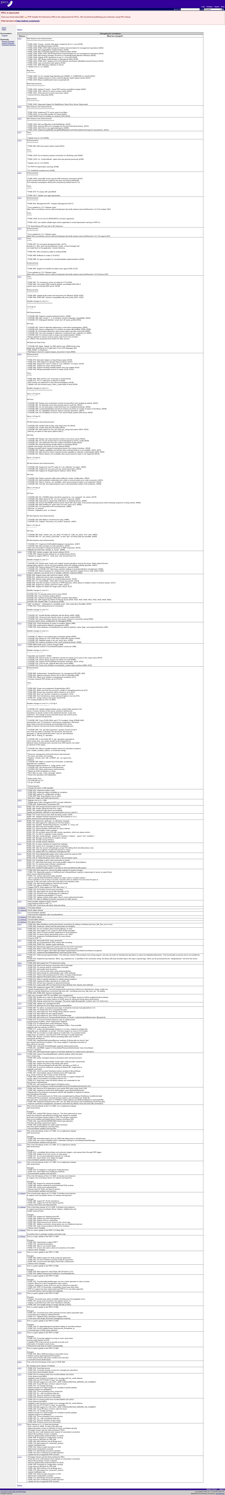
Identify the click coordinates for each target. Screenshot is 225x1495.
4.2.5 (19, 173)
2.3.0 (19, 1088)
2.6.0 (19, 924)
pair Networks (220, 1493)
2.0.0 (19, 1362)
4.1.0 (19, 790)
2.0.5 (19, 1293)
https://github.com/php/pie (28, 21)
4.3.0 (19, 119)
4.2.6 (19, 140)
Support (216, 6)
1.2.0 (19, 1399)
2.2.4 (19, 1106)
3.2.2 (19, 807)
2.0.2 (19, 1333)
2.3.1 (19, 1054)
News (4, 29)
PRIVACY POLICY (212, 1489)
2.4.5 (19, 955)
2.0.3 (19, 1321)
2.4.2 (19, 979)
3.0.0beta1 (22, 908)
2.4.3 (19, 965)
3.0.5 (19, 870)
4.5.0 (19, 38)
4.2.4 (19, 198)
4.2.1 (19, 277)
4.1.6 (19, 552)
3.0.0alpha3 (22, 917)
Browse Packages (9, 41)
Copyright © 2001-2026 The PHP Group (13, 1492)
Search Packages (8, 43)
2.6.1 (19, 913)
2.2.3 (19, 1131)
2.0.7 (19, 1266)
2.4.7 (19, 940)
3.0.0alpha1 (22, 922)
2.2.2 (19, 1145)
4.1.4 (19, 604)
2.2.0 (19, 1176)
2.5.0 (19, 929)
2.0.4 (19, 1307)
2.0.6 (19, 1276)
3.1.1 (19, 854)
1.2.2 (19, 1368)
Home (4, 28)
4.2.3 (19, 229)
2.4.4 (19, 963)
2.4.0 (19, 995)
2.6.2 (19, 901)
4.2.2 (19, 238)
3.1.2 (19, 844)
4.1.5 (19, 575)
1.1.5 (19, 1424)
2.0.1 (19, 1348)
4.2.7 (19, 132)
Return (19, 30)
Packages (210, 6)
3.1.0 (19, 860)
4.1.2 (19, 645)
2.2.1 (19, 1162)
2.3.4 (19, 1003)
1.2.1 (19, 1374)
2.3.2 (19, 1020)
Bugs (222, 6)
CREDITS (222, 1489)
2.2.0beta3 (22, 1207)
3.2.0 (19, 821)
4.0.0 (19, 800)
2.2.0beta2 (22, 1230)
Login (203, 6)
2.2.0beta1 (22, 1236)
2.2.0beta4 (22, 1193)
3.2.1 (19, 815)
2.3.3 (19, 1008)
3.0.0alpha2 (22, 919)
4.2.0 (19, 354)
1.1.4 (19, 1457)
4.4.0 (19, 107)
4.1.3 (19, 623)
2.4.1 (19, 987)
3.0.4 (19, 890)
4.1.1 (19, 668)
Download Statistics (9, 45)
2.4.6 (19, 947)
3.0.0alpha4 (22, 910)
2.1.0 (19, 1252)
